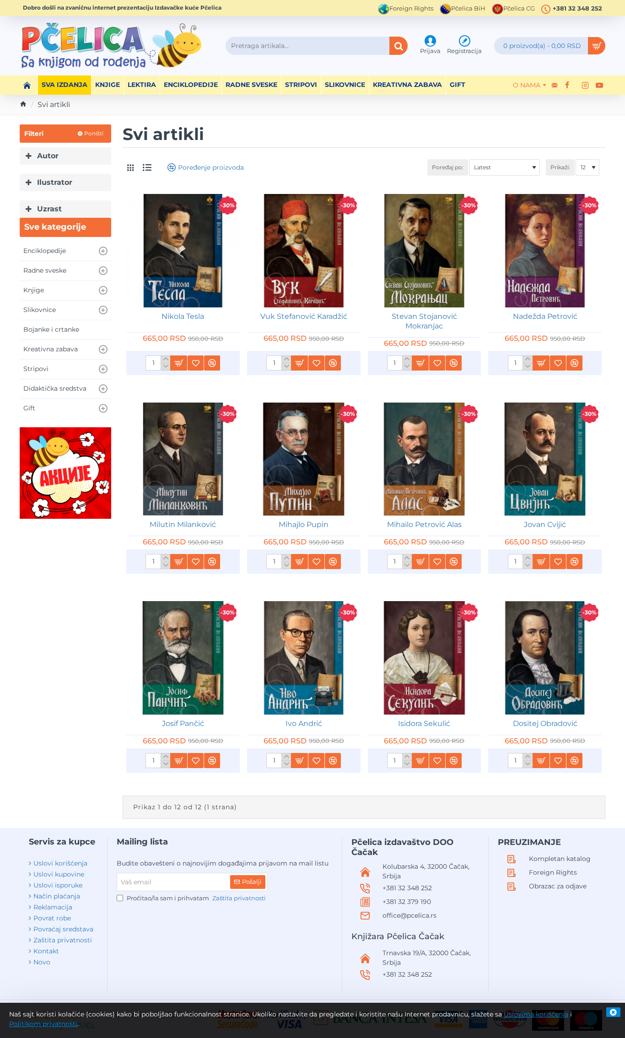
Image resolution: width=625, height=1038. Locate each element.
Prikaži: (560, 167)
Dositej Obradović (545, 723)
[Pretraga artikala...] (398, 46)
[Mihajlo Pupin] (304, 459)
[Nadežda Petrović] (545, 250)
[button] (178, 363)
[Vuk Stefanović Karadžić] (304, 250)
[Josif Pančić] (183, 658)
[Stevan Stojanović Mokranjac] (424, 250)
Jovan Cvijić (545, 524)
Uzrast (49, 208)
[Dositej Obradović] (545, 658)
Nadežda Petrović (545, 316)
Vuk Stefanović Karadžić (303, 316)
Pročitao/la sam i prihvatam (195, 898)
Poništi (93, 133)
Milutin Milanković (183, 524)
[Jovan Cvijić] (545, 459)
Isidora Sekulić (424, 723)
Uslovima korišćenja (536, 1014)
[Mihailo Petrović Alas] (424, 459)
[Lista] (147, 167)
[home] (23, 104)
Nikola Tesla (183, 316)
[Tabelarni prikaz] (130, 167)
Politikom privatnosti (43, 1024)
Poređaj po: (447, 167)
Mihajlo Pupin (304, 524)
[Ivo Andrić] (304, 658)
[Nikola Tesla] (183, 250)
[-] (165, 366)
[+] (165, 359)
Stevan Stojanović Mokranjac (424, 321)
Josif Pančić (183, 723)
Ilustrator (54, 182)
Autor (48, 155)
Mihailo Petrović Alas (424, 524)
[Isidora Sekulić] (424, 658)
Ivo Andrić (304, 723)
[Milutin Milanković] (183, 459)
